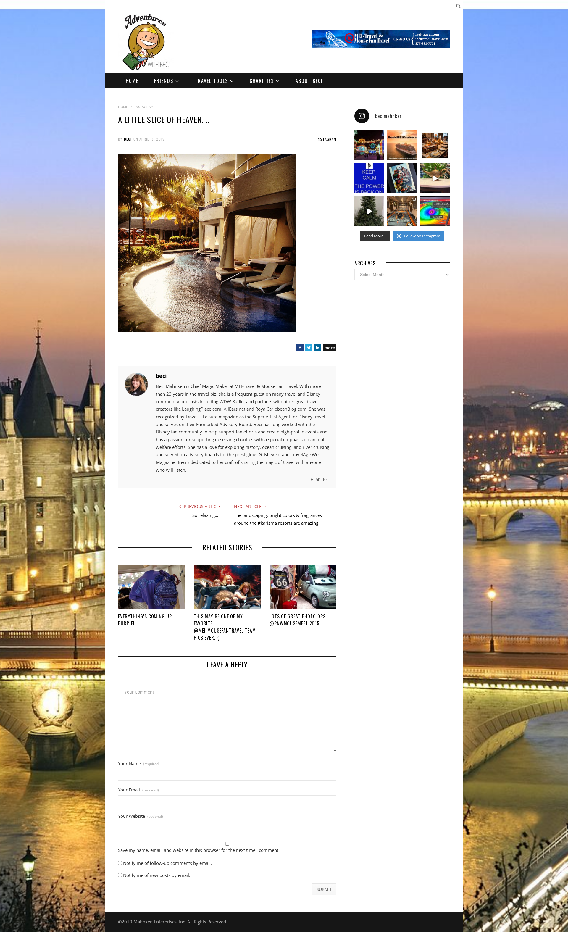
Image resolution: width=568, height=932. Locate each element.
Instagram (326, 138)
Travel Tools (211, 80)
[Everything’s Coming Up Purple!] (151, 587)
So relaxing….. (206, 515)
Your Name (139, 763)
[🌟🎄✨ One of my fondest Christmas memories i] (369, 145)
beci (128, 138)
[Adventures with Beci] (146, 42)
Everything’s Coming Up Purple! (145, 620)
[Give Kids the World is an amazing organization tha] (369, 211)
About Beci (309, 80)
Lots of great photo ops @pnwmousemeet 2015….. (298, 620)
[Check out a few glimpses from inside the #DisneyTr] (402, 211)
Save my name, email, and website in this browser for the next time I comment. (199, 850)
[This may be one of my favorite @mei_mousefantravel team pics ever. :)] (227, 587)
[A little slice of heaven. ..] (207, 330)
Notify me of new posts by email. (156, 875)
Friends (163, 80)
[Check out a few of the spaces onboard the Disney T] (435, 178)
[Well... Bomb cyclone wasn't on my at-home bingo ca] (435, 211)
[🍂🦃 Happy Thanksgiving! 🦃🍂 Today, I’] (435, 145)
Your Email (138, 790)
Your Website (140, 816)
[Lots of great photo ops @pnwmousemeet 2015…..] (303, 587)
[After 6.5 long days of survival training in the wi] (369, 178)
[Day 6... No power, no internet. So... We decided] (402, 178)
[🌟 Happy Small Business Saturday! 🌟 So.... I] (402, 145)
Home (132, 80)
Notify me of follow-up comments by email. (167, 863)
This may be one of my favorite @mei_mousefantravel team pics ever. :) (225, 627)
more (329, 348)
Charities (262, 80)
